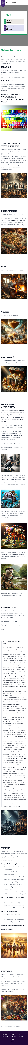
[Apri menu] (26, 2)
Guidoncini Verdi (12, 2)
